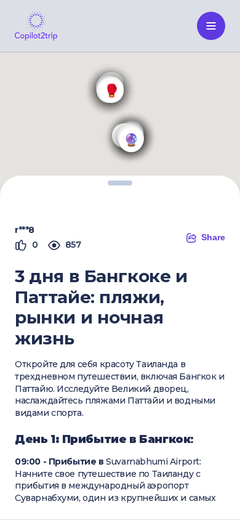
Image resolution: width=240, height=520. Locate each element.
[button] (131, 140)
